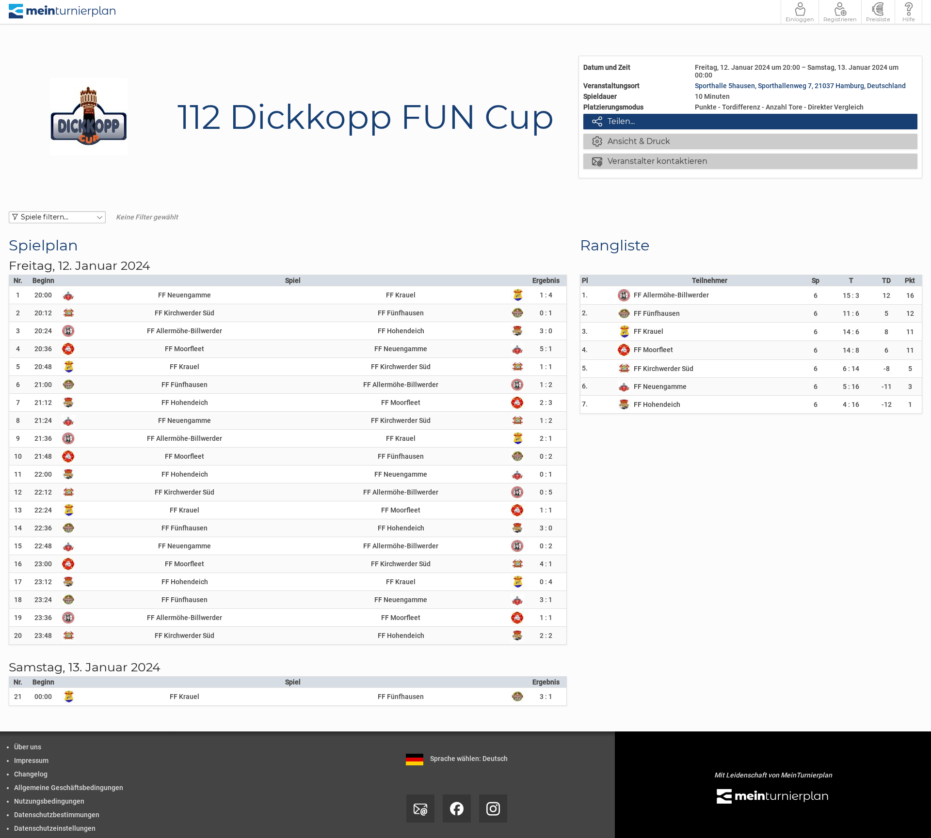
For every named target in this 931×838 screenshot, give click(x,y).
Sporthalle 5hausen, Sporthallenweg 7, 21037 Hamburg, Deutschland (800, 86)
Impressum (31, 760)
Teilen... (613, 121)
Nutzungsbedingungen (49, 801)
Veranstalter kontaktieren (649, 161)
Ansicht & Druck (631, 141)
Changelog (31, 774)
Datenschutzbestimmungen (56, 815)
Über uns (27, 747)
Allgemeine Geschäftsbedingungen (68, 787)
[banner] (62, 12)
